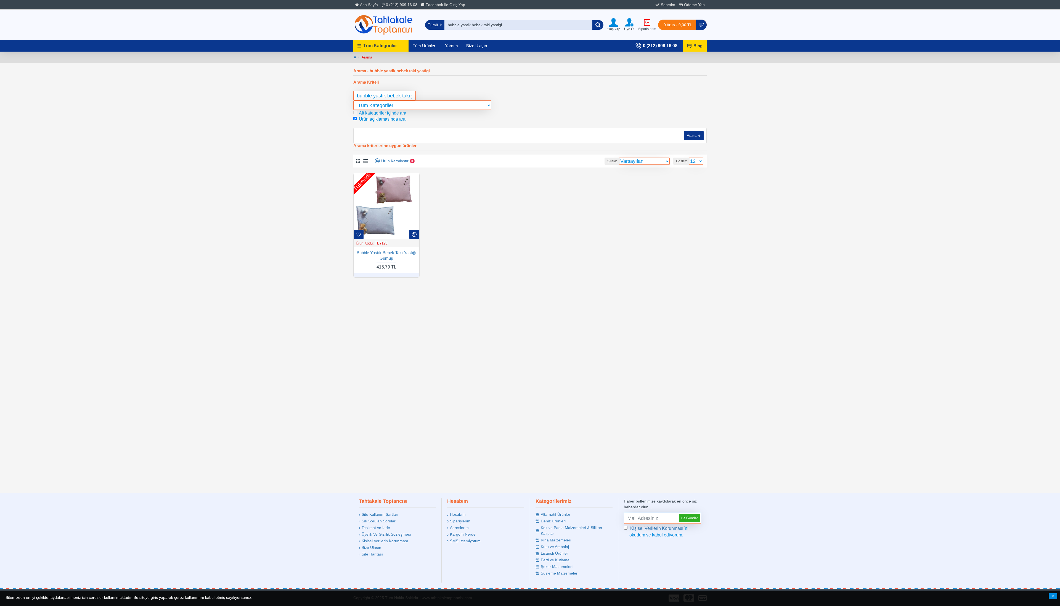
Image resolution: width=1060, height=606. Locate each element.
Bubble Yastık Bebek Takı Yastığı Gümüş (386, 255)
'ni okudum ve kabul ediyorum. (658, 531)
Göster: (681, 161)
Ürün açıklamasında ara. (383, 119)
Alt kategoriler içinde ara (382, 113)
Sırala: (612, 161)
